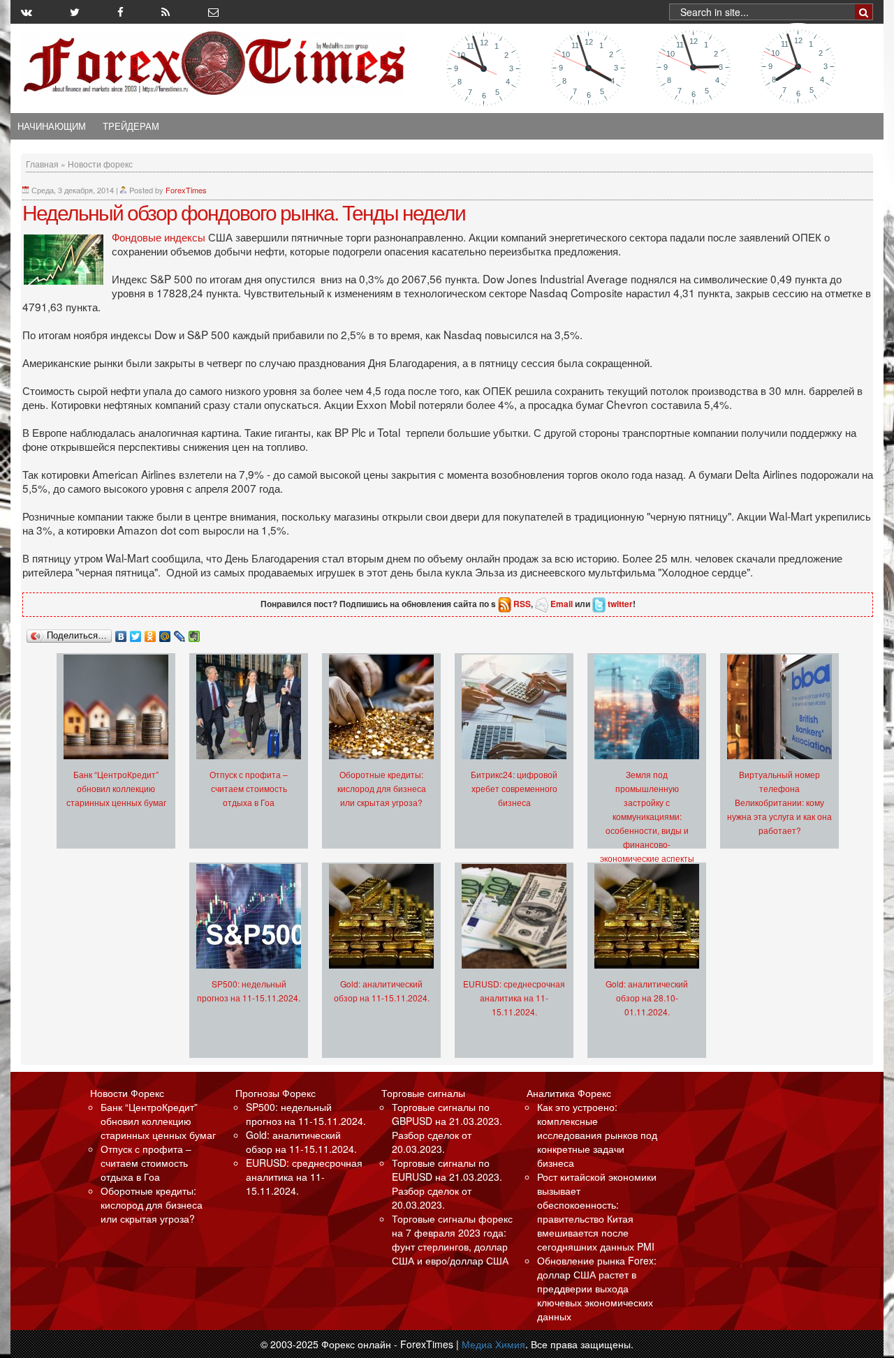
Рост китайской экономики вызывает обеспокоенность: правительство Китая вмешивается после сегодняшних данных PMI (597, 1211)
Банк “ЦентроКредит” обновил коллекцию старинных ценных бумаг (116, 788)
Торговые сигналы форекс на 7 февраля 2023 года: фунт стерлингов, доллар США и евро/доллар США (452, 1239)
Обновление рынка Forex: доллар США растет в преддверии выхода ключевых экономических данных (597, 1288)
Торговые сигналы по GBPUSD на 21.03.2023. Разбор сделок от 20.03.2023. (447, 1128)
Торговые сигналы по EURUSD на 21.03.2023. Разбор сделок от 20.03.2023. (447, 1183)
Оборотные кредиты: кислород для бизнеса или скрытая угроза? (381, 788)
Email (561, 603)
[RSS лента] (165, 12)
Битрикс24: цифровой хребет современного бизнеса (514, 788)
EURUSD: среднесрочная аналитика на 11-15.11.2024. (514, 997)
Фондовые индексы (158, 236)
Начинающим (51, 126)
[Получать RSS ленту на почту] (213, 12)
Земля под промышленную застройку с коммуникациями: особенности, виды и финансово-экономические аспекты (647, 816)
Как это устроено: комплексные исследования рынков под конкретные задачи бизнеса (597, 1135)
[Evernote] (194, 633)
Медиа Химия (493, 1344)
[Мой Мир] (165, 633)
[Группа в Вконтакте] (26, 12)
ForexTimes (186, 189)
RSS (522, 603)
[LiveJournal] (180, 633)
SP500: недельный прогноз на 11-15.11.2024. (306, 1114)
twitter (620, 603)
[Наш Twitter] (75, 12)
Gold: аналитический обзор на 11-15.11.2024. (301, 1142)
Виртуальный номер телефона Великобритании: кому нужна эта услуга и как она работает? (779, 802)
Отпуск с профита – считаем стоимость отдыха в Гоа (249, 788)
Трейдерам (131, 126)
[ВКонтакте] (121, 633)
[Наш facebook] (120, 12)
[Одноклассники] (150, 633)
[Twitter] (136, 633)
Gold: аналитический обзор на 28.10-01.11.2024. (647, 997)
